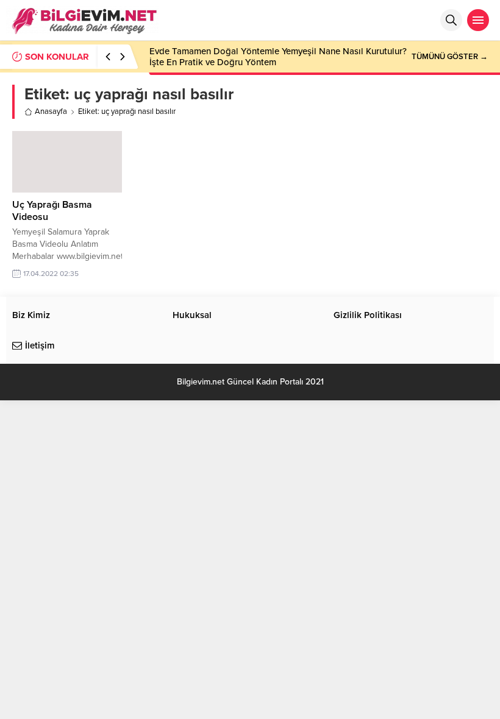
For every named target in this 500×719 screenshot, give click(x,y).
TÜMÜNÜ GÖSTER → (450, 57)
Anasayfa (51, 111)
